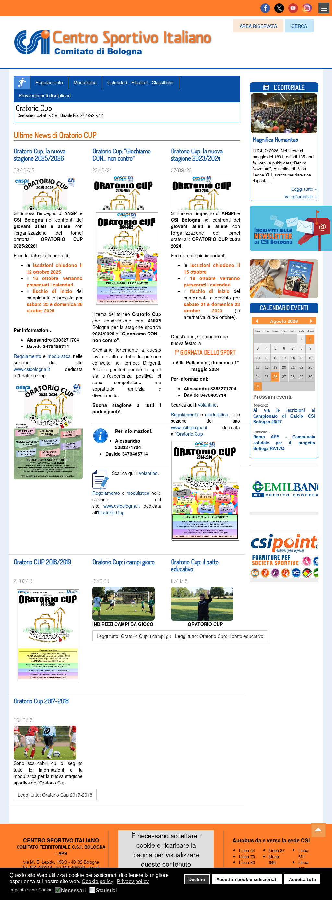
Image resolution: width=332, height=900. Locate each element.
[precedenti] (257, 321)
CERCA (299, 26)
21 (293, 367)
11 (266, 358)
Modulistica (85, 82)
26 (275, 377)
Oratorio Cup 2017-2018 (41, 701)
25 (266, 377)
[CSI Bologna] (113, 41)
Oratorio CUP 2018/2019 (42, 561)
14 (293, 358)
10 (258, 358)
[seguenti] (311, 321)
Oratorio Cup (111, 512)
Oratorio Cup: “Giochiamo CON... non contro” (121, 154)
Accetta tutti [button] (302, 879)
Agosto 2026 (284, 321)
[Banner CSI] (284, 277)
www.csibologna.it (32, 369)
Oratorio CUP (22, 82)
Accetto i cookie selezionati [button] (247, 879)
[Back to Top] (318, 830)
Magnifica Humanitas (275, 139)
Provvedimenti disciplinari (45, 95)
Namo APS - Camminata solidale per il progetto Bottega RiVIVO (284, 442)
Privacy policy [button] (133, 881)
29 (301, 377)
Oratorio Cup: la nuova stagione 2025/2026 (39, 154)
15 (301, 358)
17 (258, 367)
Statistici (106, 890)
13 (284, 358)
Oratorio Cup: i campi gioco (123, 561)
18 (266, 367)
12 (275, 358)
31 (258, 386)
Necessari (73, 890)
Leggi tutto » (304, 189)
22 (301, 367)
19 (275, 367)
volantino (148, 473)
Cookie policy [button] (97, 881)
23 (310, 367)
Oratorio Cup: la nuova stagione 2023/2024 (197, 154)
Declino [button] (196, 879)
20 (284, 367)
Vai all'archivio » (300, 196)
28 (293, 377)
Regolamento (49, 82)
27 (284, 377)
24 (258, 377)
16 (310, 358)
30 (310, 377)
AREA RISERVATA (258, 26)
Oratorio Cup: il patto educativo (195, 565)
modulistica (60, 356)
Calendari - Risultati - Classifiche (140, 82)
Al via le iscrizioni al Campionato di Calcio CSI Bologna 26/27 (284, 416)
